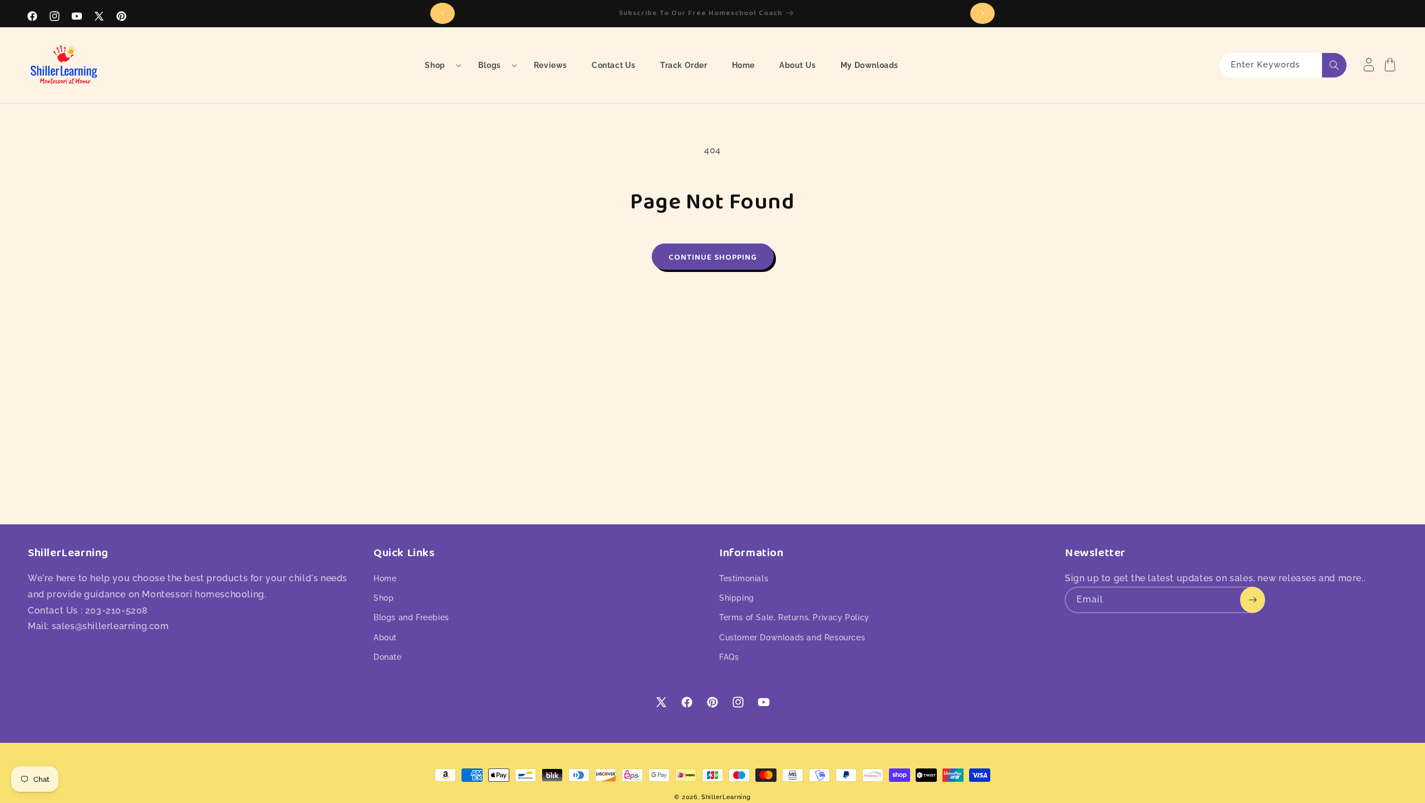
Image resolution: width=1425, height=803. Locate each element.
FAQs (729, 657)
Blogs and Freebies (411, 617)
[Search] (1334, 65)
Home (385, 578)
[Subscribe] (1252, 600)
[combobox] (1283, 65)
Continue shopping (713, 257)
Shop (384, 597)
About (385, 637)
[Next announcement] (982, 13)
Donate (388, 657)
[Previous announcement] (442, 13)
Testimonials (743, 578)
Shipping (736, 597)
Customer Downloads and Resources (792, 637)
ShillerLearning (726, 797)
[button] (438, 65)
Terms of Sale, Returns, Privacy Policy (794, 617)
